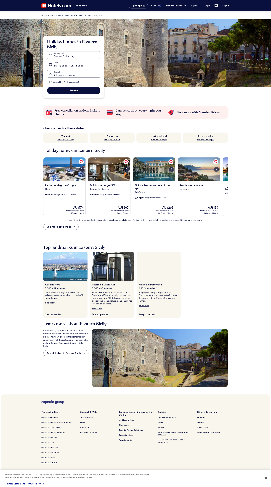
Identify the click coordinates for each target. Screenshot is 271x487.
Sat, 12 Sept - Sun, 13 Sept (68, 65)
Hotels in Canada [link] (49, 437)
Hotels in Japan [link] (48, 457)
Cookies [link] (161, 427)
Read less (50, 302)
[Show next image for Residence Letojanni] (216, 169)
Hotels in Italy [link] (55, 15)
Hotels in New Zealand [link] (51, 427)
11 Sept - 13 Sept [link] (205, 139)
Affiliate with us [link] (126, 420)
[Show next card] (227, 186)
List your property (176, 5)
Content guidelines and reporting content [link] (173, 433)
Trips (207, 5)
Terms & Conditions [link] (167, 417)
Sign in (226, 5)
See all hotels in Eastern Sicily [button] (64, 353)
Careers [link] (200, 422)
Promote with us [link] (126, 435)
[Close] (266, 478)
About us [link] (201, 417)
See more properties (59, 226)
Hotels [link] (44, 15)
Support (195, 5)
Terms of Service (35, 483)
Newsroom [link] (124, 425)
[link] (81, 161)
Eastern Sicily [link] (69, 15)
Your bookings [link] (86, 417)
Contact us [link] (85, 427)
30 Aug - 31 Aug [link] (112, 139)
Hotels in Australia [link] (49, 417)
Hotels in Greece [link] (49, 462)
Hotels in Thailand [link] (49, 447)
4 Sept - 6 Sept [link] (159, 139)
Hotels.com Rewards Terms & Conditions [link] (171, 441)
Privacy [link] (161, 422)
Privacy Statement (15, 483)
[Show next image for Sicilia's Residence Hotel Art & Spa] (171, 169)
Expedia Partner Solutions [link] (131, 430)
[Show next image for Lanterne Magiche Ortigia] (81, 169)
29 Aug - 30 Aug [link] (65, 139)
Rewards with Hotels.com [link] (208, 432)
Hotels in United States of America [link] (57, 422)
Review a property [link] (88, 432)
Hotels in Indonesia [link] (50, 452)
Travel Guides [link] (203, 427)
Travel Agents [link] (125, 440)
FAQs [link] (82, 422)
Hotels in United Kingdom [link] (53, 432)
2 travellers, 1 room (64, 75)
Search (74, 90)
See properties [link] (53, 314)
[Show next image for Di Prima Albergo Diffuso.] (126, 169)
